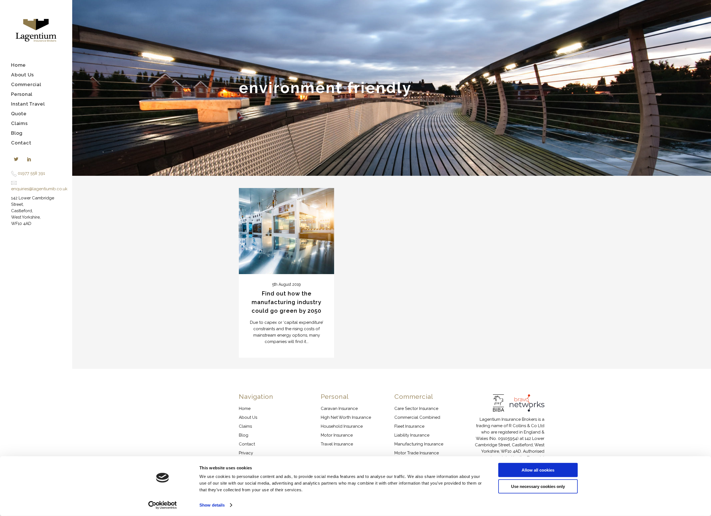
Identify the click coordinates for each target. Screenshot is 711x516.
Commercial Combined (417, 417)
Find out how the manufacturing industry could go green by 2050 (286, 302)
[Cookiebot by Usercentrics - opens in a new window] (162, 505)
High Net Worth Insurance (346, 417)
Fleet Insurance (409, 426)
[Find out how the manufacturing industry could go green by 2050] (286, 231)
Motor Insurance (337, 435)
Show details (212, 505)
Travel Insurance (337, 444)
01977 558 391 (31, 173)
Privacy (246, 452)
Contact (247, 444)
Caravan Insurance (339, 408)
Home (245, 408)
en (13, 188)
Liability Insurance (411, 435)
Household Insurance (342, 426)
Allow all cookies (538, 470)
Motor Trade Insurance (416, 452)
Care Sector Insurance (416, 408)
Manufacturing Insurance (418, 444)
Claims (245, 426)
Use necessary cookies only (538, 486)
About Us (248, 417)
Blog (243, 435)
